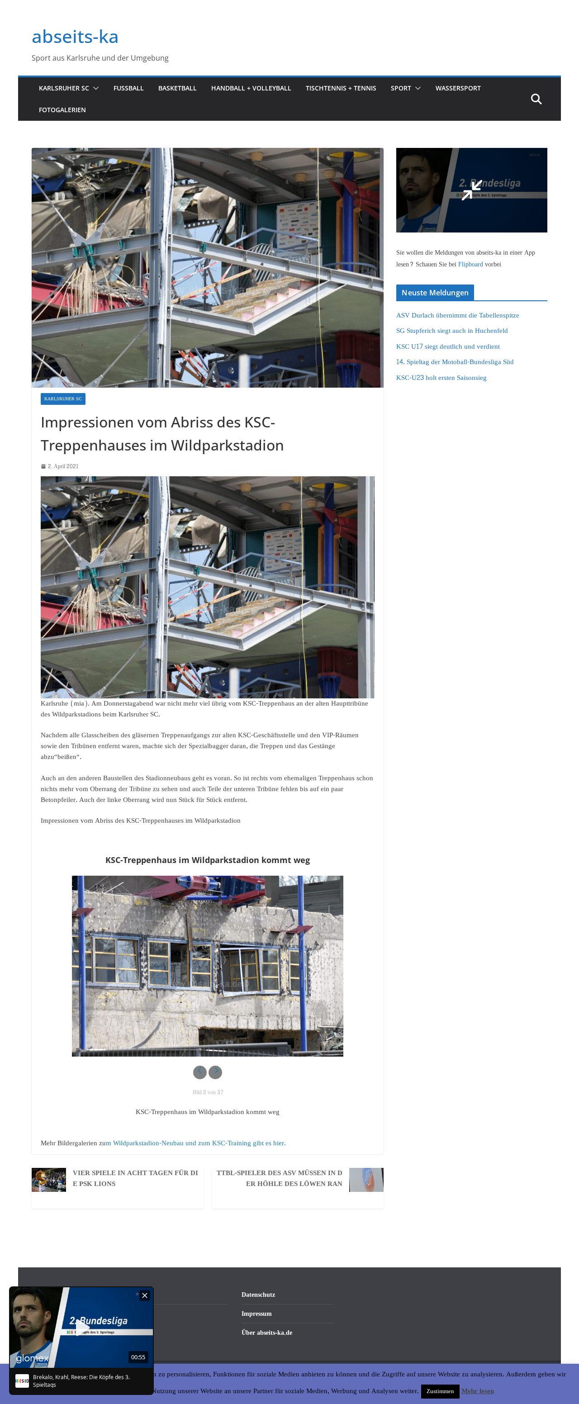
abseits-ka (75, 36)
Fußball (129, 88)
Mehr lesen (477, 1391)
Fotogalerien (62, 109)
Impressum (257, 1313)
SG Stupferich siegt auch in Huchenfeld (452, 331)
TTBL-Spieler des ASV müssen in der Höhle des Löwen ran (279, 1179)
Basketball (177, 88)
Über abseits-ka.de (267, 1332)
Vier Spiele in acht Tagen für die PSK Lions (135, 1179)
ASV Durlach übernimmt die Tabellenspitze (457, 315)
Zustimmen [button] (440, 1391)
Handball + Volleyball (251, 88)
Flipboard (471, 264)
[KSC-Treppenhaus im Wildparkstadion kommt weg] (208, 966)
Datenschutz (258, 1294)
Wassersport (458, 88)
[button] (94, 88)
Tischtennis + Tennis (341, 88)
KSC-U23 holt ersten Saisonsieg (441, 378)
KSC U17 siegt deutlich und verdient (448, 347)
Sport (401, 88)
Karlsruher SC (64, 88)
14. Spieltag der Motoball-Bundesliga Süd (455, 362)
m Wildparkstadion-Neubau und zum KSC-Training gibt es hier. (196, 1143)
